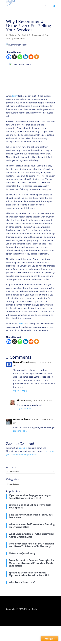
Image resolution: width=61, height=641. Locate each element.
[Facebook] (8, 56)
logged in (23, 448)
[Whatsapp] (19, 56)
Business (36, 35)
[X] (14, 56)
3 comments (19, 38)
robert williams (21, 419)
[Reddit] (31, 56)
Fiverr (15, 96)
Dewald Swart (21, 362)
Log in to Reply (20, 390)
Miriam (12, 35)
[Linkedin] (25, 56)
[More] (36, 56)
